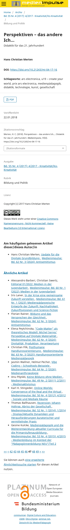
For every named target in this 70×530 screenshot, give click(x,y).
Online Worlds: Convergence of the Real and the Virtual (36, 389)
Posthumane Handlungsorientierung (28, 349)
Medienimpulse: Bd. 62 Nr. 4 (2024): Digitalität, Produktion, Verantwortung (35, 341)
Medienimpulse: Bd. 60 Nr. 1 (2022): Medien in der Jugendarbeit (38, 289)
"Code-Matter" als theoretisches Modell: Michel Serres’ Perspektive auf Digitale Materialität (34, 332)
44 (18, 451)
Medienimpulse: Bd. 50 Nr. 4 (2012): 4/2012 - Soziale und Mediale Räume (38, 397)
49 (37, 451)
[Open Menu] (3, 3)
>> (43, 451)
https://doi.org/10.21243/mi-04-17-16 (33, 69)
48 (33, 451)
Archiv (18, 12)
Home (7, 12)
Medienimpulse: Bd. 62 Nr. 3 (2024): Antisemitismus (36, 260)
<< (5, 451)
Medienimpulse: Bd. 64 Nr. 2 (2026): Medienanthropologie (33, 371)
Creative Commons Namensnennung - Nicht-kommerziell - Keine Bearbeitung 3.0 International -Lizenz (31, 223)
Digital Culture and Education (41, 515)
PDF (11, 99)
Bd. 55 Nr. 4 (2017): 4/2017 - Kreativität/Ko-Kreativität (33, 16)
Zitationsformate (15, 148)
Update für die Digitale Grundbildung (35, 256)
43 (14, 451)
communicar (20, 515)
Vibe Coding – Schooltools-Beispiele (34, 363)
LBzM (21, 519)
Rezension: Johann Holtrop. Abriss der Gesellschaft (35, 404)
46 (26, 451)
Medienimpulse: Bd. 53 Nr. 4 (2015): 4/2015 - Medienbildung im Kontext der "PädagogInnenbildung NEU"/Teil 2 (38, 440)
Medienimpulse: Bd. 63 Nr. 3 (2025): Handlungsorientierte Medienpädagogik (37, 354)
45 (22, 451)
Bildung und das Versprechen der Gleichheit (31, 315)
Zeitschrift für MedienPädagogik (35, 522)
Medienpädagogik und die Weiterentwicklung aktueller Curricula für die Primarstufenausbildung (37, 428)
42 (11, 451)
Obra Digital (32, 519)
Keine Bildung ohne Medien (45, 377)
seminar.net (44, 519)
